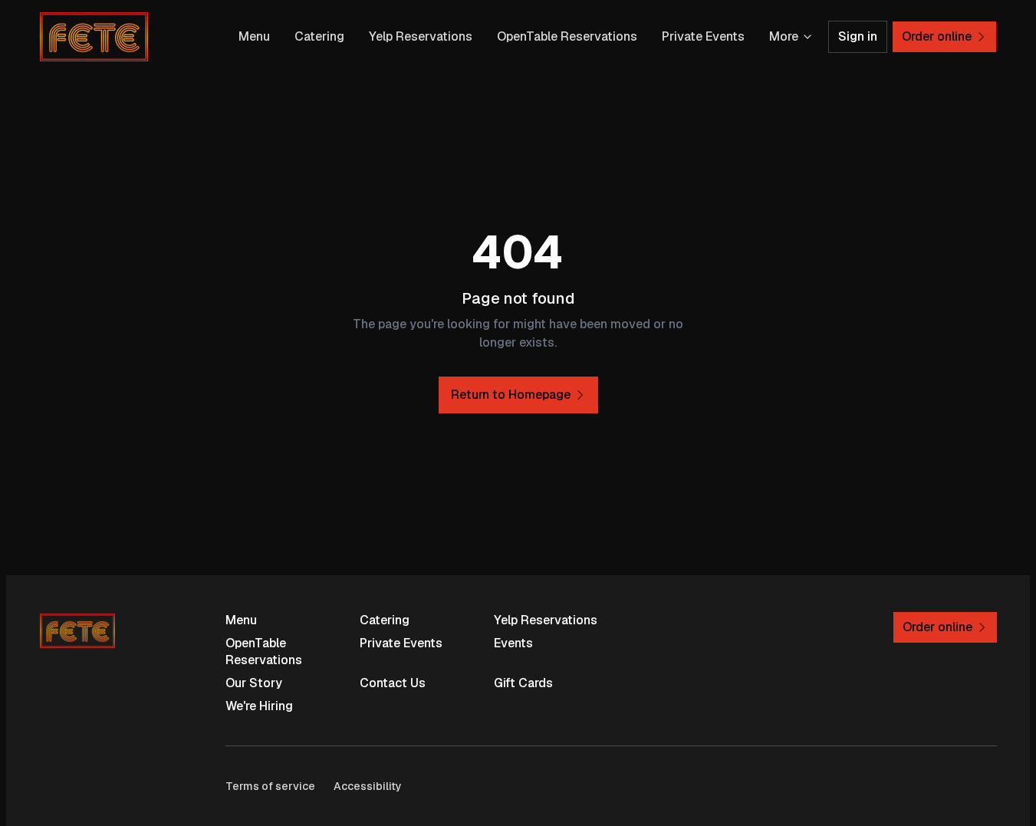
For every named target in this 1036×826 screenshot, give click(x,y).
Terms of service (270, 786)
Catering (319, 36)
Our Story (253, 683)
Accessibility (368, 786)
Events (513, 643)
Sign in (857, 36)
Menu (254, 36)
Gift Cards (523, 683)
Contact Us (393, 683)
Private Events (703, 36)
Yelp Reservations (420, 36)
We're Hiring (259, 706)
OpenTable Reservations (567, 36)
